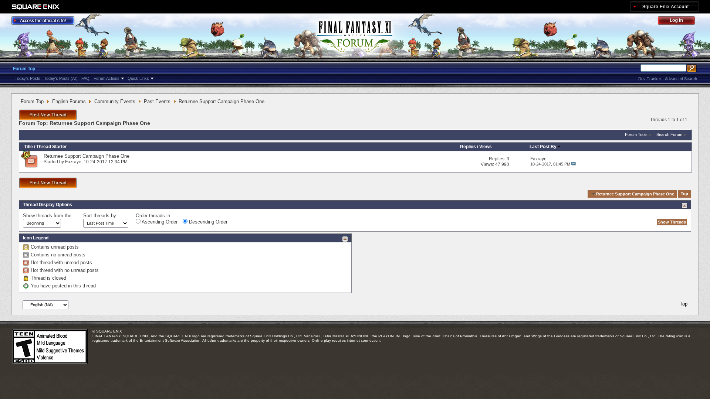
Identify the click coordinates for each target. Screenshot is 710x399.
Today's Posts (27, 78)
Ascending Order (159, 222)
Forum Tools (636, 134)
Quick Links (138, 78)
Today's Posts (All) (61, 78)
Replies (468, 146)
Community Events (114, 101)
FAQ (85, 78)
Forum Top (24, 68)
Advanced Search (681, 78)
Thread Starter (51, 146)
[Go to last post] (573, 164)
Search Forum (669, 134)
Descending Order (207, 222)
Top (684, 194)
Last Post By (543, 146)
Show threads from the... (49, 215)
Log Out (680, 21)
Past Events (157, 101)
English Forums (69, 101)
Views (485, 146)
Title (28, 146)
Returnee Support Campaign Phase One (86, 156)
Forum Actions (106, 78)
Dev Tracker (649, 78)
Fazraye (73, 161)
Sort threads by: (100, 215)
